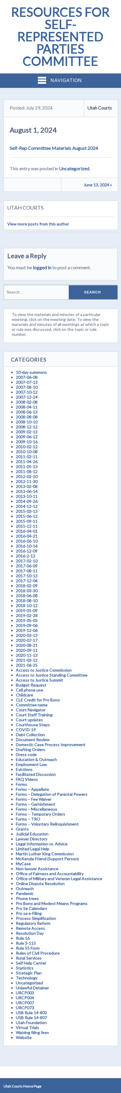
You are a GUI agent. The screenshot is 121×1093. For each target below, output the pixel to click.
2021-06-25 (27, 665)
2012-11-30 (27, 481)
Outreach (25, 888)
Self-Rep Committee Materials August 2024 (54, 148)
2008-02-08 (27, 401)
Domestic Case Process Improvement (50, 744)
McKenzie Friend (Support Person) (47, 858)
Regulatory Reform (33, 923)
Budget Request (31, 684)
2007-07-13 (27, 382)
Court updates (29, 719)
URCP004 (25, 997)
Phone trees (27, 898)
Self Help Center (31, 962)
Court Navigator (31, 709)
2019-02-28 (27, 615)
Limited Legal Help (32, 848)
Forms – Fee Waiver (33, 799)
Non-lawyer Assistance (37, 868)
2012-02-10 (27, 476)
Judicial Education (32, 833)
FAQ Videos (27, 779)
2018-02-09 (27, 585)
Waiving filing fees (32, 1032)
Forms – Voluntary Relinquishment (47, 823)
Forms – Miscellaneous (36, 809)
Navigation (66, 80)
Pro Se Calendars (31, 908)
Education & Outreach (36, 759)
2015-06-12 (27, 516)
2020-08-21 (27, 645)
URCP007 (25, 1002)
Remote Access (30, 928)
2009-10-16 (27, 441)
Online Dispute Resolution (40, 883)
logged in (42, 267)
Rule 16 (23, 938)
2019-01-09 (27, 610)
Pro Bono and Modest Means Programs (52, 903)
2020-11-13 (27, 655)
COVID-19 (26, 729)
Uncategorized (74, 168)
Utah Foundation (31, 1022)
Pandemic (25, 893)
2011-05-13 (27, 466)
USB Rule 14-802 (31, 1012)
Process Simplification (36, 918)
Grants (22, 828)
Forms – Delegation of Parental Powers (52, 794)
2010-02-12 (27, 446)
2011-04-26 (27, 461)
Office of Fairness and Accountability (50, 873)
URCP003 (25, 992)
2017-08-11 (27, 570)
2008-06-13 (27, 411)
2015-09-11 (27, 521)
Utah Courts (99, 107)
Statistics (24, 967)
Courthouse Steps (33, 724)
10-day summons (31, 372)
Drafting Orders (30, 749)
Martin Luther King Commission (45, 853)
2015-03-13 (27, 511)
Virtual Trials (27, 1027)
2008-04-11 (27, 406)
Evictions (24, 769)
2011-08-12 (27, 471)
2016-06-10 (27, 540)
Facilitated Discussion (36, 774)
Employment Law (31, 764)
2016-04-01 (27, 531)
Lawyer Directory (31, 838)
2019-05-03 (27, 620)
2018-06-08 (27, 595)
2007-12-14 (27, 397)
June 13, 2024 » (98, 184)
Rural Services (29, 957)
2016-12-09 (27, 550)
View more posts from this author (38, 223)
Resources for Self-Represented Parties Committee (60, 36)
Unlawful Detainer (32, 987)
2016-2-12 (25, 555)
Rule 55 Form (28, 948)
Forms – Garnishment (35, 804)
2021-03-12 (27, 660)
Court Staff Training (34, 714)
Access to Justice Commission (44, 670)
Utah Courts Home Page (22, 1086)
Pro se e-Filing (29, 913)
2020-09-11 (27, 650)
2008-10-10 (27, 421)
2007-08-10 (27, 387)
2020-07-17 (27, 640)
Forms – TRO (28, 818)
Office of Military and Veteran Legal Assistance (59, 878)
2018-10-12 (27, 605)
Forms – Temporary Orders (40, 814)
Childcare (24, 694)
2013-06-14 (27, 491)
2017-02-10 (27, 560)
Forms (21, 784)
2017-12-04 (27, 580)
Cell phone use (29, 689)
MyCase (23, 863)
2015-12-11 (27, 526)
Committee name (32, 704)
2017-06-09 (27, 565)
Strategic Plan (29, 972)
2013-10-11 (27, 496)
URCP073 (25, 1007)
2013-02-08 (27, 486)
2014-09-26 (27, 501)
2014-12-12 (27, 506)
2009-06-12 (27, 436)
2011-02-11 (27, 456)
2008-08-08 (27, 416)
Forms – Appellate (32, 789)
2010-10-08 (27, 451)
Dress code (26, 754)
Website (24, 1037)
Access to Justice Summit (39, 679)
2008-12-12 (27, 426)
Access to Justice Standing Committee (52, 675)
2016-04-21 (27, 536)
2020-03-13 (27, 635)
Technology (27, 977)
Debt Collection (30, 734)
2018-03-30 (27, 590)
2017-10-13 (27, 575)
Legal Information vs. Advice (42, 843)
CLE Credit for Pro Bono (38, 699)
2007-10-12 (27, 392)
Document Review (33, 739)
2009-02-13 (27, 431)
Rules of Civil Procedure (38, 952)
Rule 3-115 (26, 943)
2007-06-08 (27, 377)
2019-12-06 (27, 630)
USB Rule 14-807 (31, 1017)
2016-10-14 (27, 545)
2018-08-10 (27, 600)
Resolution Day (30, 933)
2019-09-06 (27, 625)
